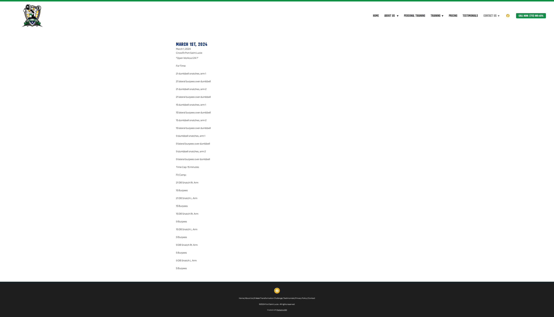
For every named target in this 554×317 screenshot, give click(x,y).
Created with (277, 310)
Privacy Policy (301, 298)
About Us (391, 15)
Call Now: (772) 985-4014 (531, 15)
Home (376, 15)
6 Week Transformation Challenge (268, 298)
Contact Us (491, 15)
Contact (311, 298)
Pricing (453, 15)
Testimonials (470, 15)
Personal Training (414, 15)
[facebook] (508, 15)
